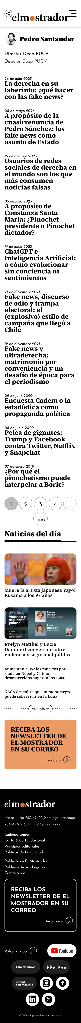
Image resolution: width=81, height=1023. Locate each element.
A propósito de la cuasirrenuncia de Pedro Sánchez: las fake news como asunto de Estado (35, 128)
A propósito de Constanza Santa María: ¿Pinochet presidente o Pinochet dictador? (40, 219)
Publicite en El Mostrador (26, 860)
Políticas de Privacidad (24, 851)
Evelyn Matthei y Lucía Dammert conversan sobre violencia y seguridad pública (38, 649)
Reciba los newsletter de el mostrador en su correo (38, 739)
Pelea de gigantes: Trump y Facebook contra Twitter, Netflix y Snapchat (40, 442)
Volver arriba (16, 950)
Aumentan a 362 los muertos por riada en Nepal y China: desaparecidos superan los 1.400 (35, 673)
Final (40, 518)
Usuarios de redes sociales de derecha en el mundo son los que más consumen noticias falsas (40, 174)
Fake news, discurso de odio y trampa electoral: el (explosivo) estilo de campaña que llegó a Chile (38, 313)
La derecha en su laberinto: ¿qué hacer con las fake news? (39, 90)
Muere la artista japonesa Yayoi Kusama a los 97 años (40, 593)
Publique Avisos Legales (25, 866)
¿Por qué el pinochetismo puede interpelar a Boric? (38, 478)
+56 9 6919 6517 (18, 823)
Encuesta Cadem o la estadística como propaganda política (38, 407)
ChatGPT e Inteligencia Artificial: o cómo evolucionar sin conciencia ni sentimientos (40, 264)
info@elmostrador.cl (47, 823)
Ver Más (38, 709)
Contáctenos (15, 872)
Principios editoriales (22, 845)
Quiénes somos (17, 834)
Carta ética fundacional (25, 839)
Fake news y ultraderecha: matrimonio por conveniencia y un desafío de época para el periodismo (39, 365)
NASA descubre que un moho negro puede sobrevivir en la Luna (38, 694)
